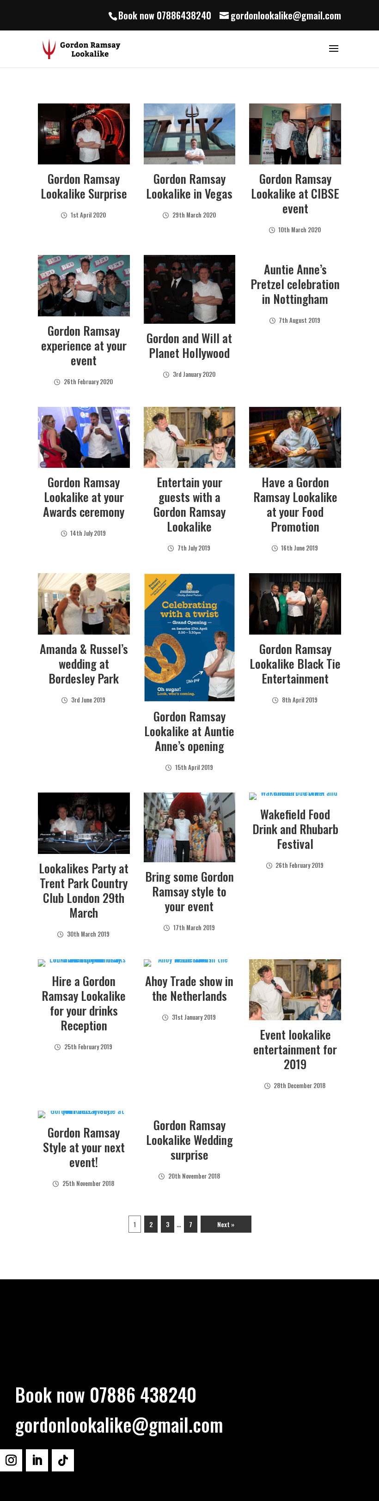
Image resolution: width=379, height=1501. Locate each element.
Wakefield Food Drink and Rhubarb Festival (295, 829)
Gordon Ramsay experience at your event (84, 345)
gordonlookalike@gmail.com (119, 1424)
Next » (225, 1224)
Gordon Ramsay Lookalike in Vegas (189, 185)
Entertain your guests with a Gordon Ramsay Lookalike (189, 504)
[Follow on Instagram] (11, 1460)
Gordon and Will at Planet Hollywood (189, 345)
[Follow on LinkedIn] (37, 1460)
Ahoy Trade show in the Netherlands (189, 988)
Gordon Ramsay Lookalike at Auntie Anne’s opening (189, 731)
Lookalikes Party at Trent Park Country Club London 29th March (83, 890)
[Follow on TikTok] (63, 1460)
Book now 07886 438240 (105, 1394)
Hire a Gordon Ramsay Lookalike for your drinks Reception (84, 1003)
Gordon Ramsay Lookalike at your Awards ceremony (83, 497)
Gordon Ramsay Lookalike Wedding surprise (189, 1139)
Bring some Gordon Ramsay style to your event (189, 891)
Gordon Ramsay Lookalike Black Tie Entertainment (295, 663)
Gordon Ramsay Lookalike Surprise (84, 185)
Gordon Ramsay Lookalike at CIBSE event (295, 193)
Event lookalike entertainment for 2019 (295, 1049)
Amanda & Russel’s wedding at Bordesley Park (84, 663)
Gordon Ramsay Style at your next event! (84, 1147)
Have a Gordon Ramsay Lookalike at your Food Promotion (295, 504)
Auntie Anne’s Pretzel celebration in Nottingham (295, 284)
